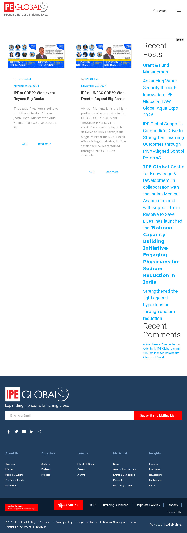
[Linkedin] (31, 432)
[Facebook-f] (8, 432)
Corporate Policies (148, 505)
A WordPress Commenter (159, 344)
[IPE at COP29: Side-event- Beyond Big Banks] (36, 55)
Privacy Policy (64, 522)
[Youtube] (24, 432)
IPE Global (24, 79)
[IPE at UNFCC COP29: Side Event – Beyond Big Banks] (104, 55)
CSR (93, 505)
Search (180, 39)
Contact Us (175, 512)
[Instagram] (39, 432)
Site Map (41, 527)
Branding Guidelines (115, 505)
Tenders (172, 505)
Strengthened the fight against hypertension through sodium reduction (160, 304)
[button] (179, 11)
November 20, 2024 (26, 86)
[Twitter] (16, 432)
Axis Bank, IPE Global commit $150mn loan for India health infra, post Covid (161, 353)
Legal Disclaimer (88, 522)
